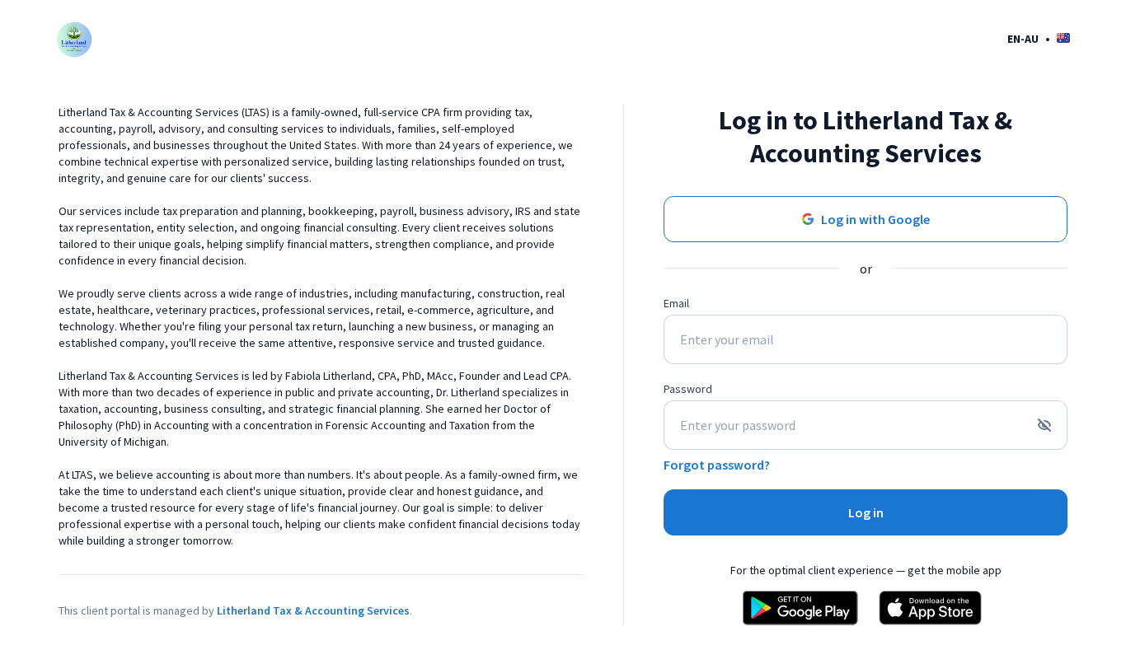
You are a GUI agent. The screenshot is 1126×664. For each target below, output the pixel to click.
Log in (866, 512)
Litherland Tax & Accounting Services (313, 610)
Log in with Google (875, 219)
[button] (1038, 38)
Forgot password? (717, 464)
